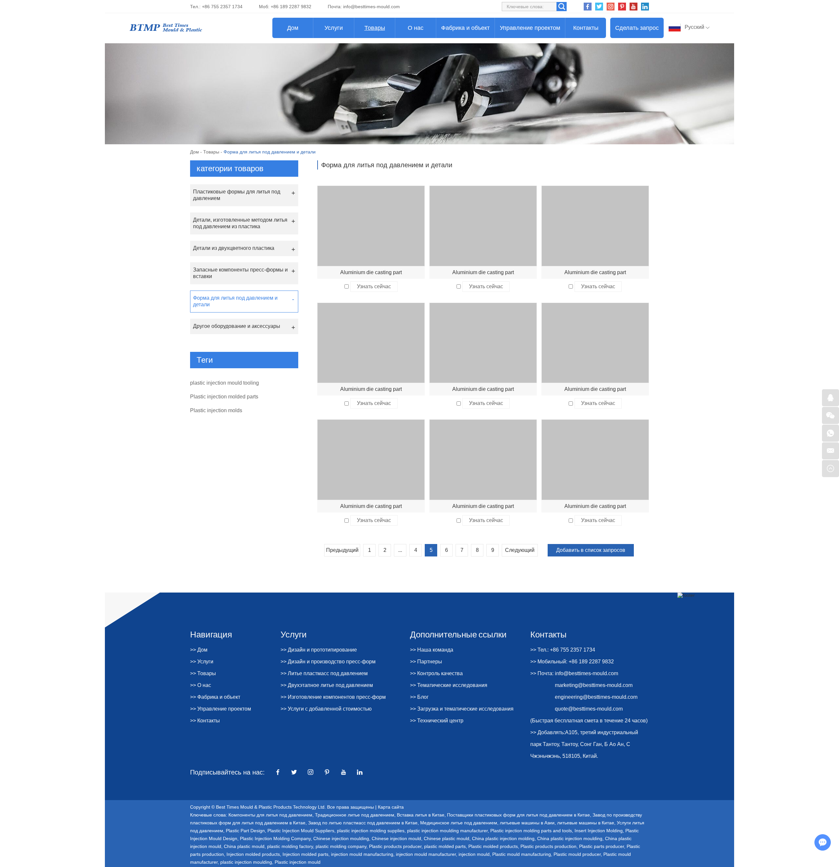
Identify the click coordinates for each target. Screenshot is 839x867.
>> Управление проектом (220, 709)
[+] (371, 226)
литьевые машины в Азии (527, 822)
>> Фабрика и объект (215, 697)
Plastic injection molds (216, 410)
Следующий (520, 550)
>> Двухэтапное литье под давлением (327, 685)
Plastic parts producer (601, 846)
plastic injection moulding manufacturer (447, 830)
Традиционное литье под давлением (354, 814)
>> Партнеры (426, 661)
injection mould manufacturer (426, 854)
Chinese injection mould (396, 838)
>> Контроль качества (436, 673)
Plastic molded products (493, 846)
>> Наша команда (431, 650)
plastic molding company (341, 846)
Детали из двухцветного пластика (233, 248)
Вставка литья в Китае (420, 814)
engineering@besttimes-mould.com (596, 697)
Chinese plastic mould (446, 838)
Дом (292, 28)
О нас (415, 28)
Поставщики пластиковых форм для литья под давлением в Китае (518, 814)
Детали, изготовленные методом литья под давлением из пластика (240, 223)
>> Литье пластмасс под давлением (324, 673)
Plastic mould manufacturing (521, 854)
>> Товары (203, 673)
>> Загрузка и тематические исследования (462, 709)
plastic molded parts (445, 846)
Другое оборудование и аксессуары (236, 326)
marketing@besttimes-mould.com (594, 685)
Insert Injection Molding (599, 830)
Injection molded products (253, 854)
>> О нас (200, 685)
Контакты (585, 28)
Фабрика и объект (465, 28)
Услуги (333, 28)
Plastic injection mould (298, 862)
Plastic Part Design (245, 830)
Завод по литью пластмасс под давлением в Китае (363, 822)
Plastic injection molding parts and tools (531, 830)
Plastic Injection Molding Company (275, 838)
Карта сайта (391, 807)
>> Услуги (201, 661)
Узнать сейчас (374, 286)
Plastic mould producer (577, 854)
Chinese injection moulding (341, 838)
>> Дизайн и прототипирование (319, 650)
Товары (374, 28)
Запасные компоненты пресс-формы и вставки (240, 273)
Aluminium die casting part (371, 272)
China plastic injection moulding (569, 838)
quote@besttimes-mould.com (589, 709)
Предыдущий (342, 550)
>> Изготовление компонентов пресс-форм (333, 697)
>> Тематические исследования (448, 685)
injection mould (474, 854)
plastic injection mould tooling (224, 383)
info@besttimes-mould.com (371, 6)
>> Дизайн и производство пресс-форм (328, 661)
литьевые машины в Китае (585, 822)
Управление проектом (530, 28)
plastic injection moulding (246, 862)
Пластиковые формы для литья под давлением (236, 195)
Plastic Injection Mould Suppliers (300, 830)
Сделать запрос (637, 28)
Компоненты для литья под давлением (270, 814)
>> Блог (419, 697)
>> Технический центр (436, 720)
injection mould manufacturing (362, 854)
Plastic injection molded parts (224, 396)
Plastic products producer (395, 846)
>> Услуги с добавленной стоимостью (326, 709)
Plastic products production (548, 846)
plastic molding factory (290, 846)
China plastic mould (244, 846)
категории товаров (230, 168)
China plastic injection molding (503, 838)
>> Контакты (205, 720)
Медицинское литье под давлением (458, 822)
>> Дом (198, 650)
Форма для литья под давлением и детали (235, 301)
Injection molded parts (305, 854)
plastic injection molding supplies (370, 830)
